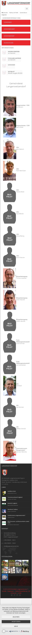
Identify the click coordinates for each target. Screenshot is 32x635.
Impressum (11, 591)
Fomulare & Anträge (14, 58)
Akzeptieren (16, 621)
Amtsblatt (11, 71)
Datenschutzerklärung (21, 591)
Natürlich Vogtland (12, 503)
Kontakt (4, 591)
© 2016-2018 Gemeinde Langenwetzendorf (15, 589)
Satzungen (11, 65)
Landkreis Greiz (12, 491)
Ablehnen (16, 617)
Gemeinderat (9, 36)
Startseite (5, 12)
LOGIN (19, 593)
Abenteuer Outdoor (13, 509)
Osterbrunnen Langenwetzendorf (16, 515)
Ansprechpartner (13, 51)
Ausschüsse (8, 43)
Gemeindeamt (9, 29)
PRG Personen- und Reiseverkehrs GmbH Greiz (18, 522)
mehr (16, 626)
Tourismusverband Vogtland (15, 497)
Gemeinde (8, 22)
